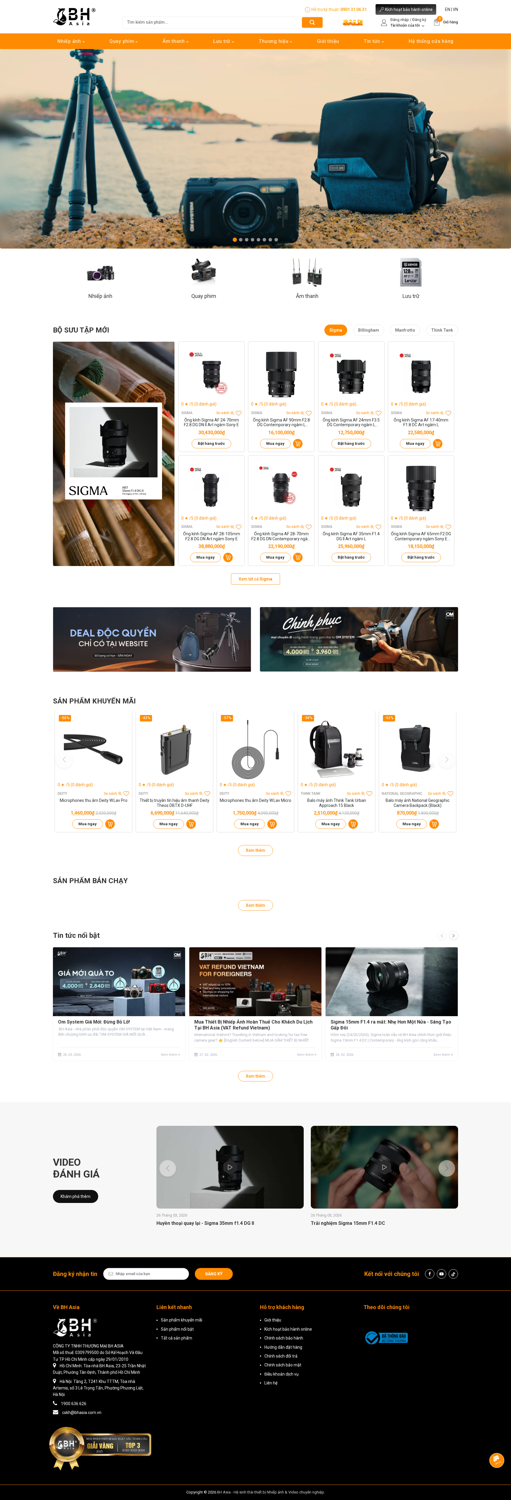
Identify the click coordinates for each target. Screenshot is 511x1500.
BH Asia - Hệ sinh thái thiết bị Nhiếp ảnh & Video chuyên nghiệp (270, 1492)
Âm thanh (174, 41)
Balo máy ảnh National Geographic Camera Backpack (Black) (417, 803)
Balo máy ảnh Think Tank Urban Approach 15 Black (336, 803)
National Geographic (402, 794)
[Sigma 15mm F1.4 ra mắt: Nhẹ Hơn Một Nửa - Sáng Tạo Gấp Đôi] (392, 981)
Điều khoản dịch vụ (281, 1374)
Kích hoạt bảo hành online (409, 9)
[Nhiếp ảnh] (100, 272)
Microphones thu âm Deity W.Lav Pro (93, 800)
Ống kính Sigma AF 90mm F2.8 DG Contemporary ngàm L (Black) (281, 423)
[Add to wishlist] (239, 413)
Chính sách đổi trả (280, 1356)
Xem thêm (255, 850)
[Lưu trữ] (411, 272)
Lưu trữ (222, 41)
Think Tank (442, 330)
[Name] (312, 22)
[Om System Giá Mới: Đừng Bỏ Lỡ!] (119, 981)
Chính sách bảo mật (282, 1365)
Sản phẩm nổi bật (177, 1329)
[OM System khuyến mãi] (359, 639)
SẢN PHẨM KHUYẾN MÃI (94, 701)
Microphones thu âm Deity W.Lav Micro (255, 800)
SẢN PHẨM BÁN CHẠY (90, 881)
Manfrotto (405, 330)
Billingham (368, 330)
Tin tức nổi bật (76, 935)
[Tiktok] (453, 1274)
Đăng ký (213, 1274)
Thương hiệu (274, 41)
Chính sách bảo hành (283, 1338)
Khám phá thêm (75, 1196)
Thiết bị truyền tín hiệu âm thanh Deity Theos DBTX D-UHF (174, 803)
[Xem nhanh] (211, 374)
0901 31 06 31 (353, 9)
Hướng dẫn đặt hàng (283, 1347)
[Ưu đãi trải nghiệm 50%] (152, 639)
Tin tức (373, 41)
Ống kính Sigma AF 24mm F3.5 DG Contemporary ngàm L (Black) (351, 423)
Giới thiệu (328, 41)
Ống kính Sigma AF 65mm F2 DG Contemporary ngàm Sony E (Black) (421, 536)
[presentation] (441, 935)
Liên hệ (270, 1383)
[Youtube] (441, 1274)
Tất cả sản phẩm (176, 1338)
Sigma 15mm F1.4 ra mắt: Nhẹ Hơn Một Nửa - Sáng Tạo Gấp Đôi (391, 1024)
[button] (235, 240)
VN (455, 9)
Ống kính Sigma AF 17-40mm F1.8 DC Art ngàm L (421, 422)
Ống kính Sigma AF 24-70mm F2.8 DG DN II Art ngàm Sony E (211, 422)
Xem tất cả (255, 579)
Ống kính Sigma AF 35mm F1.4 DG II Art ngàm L (351, 536)
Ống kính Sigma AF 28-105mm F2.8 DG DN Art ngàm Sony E (211, 536)
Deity (62, 794)
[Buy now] (298, 443)
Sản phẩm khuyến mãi (181, 1320)
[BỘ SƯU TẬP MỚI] (113, 454)
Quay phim (122, 41)
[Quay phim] (204, 272)
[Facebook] (429, 1274)
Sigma (335, 330)
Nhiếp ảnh (70, 41)
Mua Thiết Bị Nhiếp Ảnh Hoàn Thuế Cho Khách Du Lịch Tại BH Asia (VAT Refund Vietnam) (253, 1024)
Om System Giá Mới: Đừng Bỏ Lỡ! (94, 1022)
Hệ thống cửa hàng (431, 41)
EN (447, 9)
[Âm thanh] (307, 272)
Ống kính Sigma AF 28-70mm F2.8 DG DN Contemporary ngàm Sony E (281, 536)
